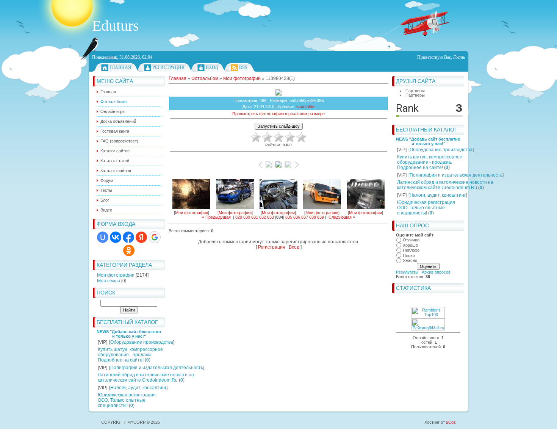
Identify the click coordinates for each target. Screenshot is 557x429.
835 (288, 217)
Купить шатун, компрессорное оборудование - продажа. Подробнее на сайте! (130, 355)
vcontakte (305, 106)
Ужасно (410, 260)
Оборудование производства (141, 342)
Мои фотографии (116, 275)
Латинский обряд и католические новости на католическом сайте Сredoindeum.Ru (146, 377)
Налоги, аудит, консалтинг (138, 387)
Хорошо (410, 245)
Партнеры (415, 90)
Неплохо (411, 250)
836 (296, 217)
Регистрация (168, 67)
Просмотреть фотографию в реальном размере (278, 113)
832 (262, 217)
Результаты (407, 272)
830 (246, 217)
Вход (212, 67)
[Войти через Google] (155, 237)
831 (254, 217)
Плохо (409, 255)
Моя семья (108, 280)
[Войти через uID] (102, 237)
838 (312, 217)
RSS (243, 67)
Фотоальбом (204, 78)
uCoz (451, 422)
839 (320, 217)
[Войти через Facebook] (128, 237)
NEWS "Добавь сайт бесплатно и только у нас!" (129, 333)
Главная (120, 67)
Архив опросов (436, 272)
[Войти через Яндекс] (141, 237)
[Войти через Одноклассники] (129, 250)
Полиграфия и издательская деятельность (156, 367)
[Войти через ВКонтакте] (115, 237)
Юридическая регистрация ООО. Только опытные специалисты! (127, 400)
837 (304, 217)
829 (238, 217)
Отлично (411, 240)
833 (270, 217)
